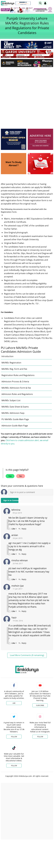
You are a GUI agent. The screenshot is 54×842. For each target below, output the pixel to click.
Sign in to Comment (10, 500)
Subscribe (40, 705)
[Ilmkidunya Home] (7, 3)
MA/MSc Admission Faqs (13, 413)
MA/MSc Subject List (11, 400)
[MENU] (51, 3)
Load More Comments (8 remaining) (27, 655)
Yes (10, 476)
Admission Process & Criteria (15, 381)
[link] (23, 3)
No (20, 476)
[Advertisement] (27, 97)
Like (14, 703)
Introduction (7, 356)
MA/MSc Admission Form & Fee (16, 387)
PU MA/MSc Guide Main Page (15, 419)
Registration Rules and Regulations (18, 375)
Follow (14, 737)
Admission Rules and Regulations (17, 394)
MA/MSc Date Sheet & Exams (15, 406)
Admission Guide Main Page (15, 425)
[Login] (45, 3)
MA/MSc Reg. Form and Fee (14, 369)
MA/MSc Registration (11, 362)
